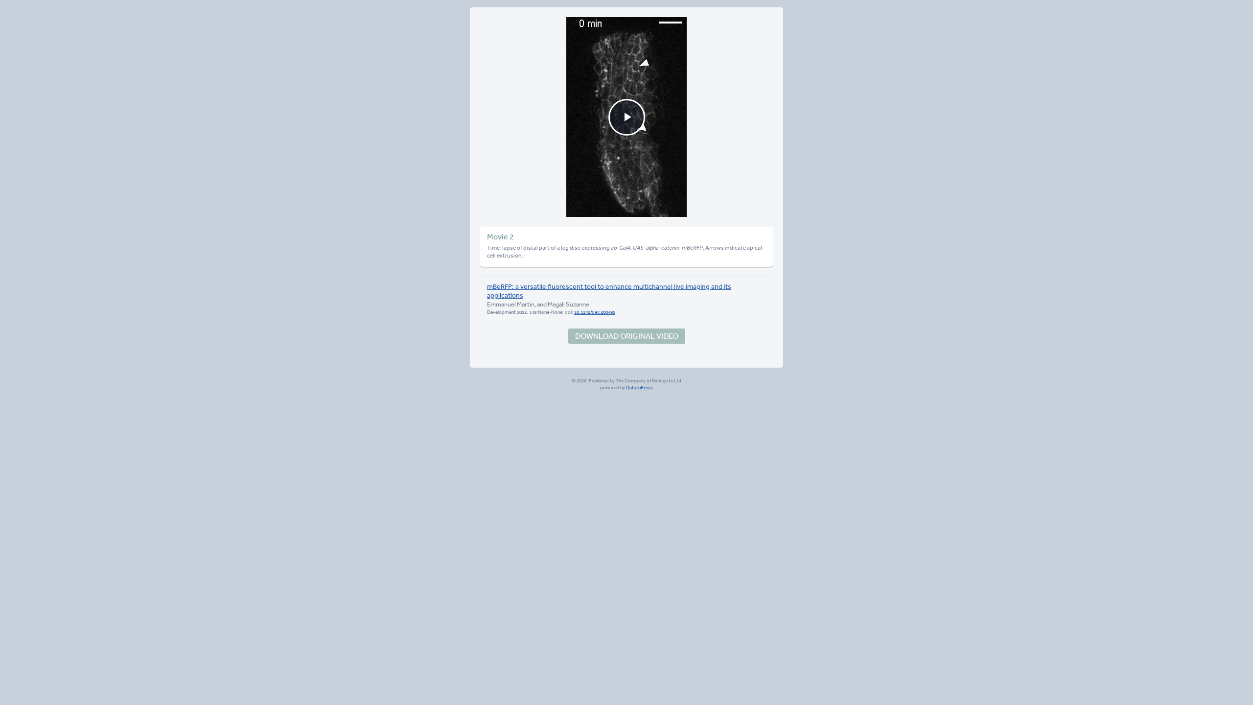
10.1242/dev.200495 (594, 312)
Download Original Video (626, 336)
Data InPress (639, 387)
